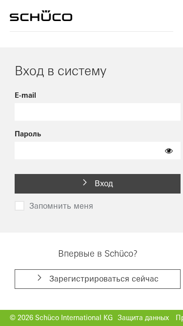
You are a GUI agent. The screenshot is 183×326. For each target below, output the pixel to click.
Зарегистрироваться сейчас (103, 278)
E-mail (25, 95)
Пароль (28, 134)
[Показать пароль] (169, 150)
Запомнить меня (61, 206)
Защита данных (143, 317)
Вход (102, 183)
